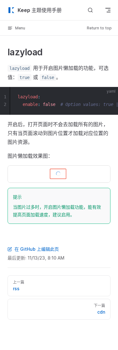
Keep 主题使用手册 (40, 10)
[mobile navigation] (107, 10)
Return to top (99, 28)
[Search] (90, 10)
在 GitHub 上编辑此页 (36, 249)
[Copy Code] (108, 97)
